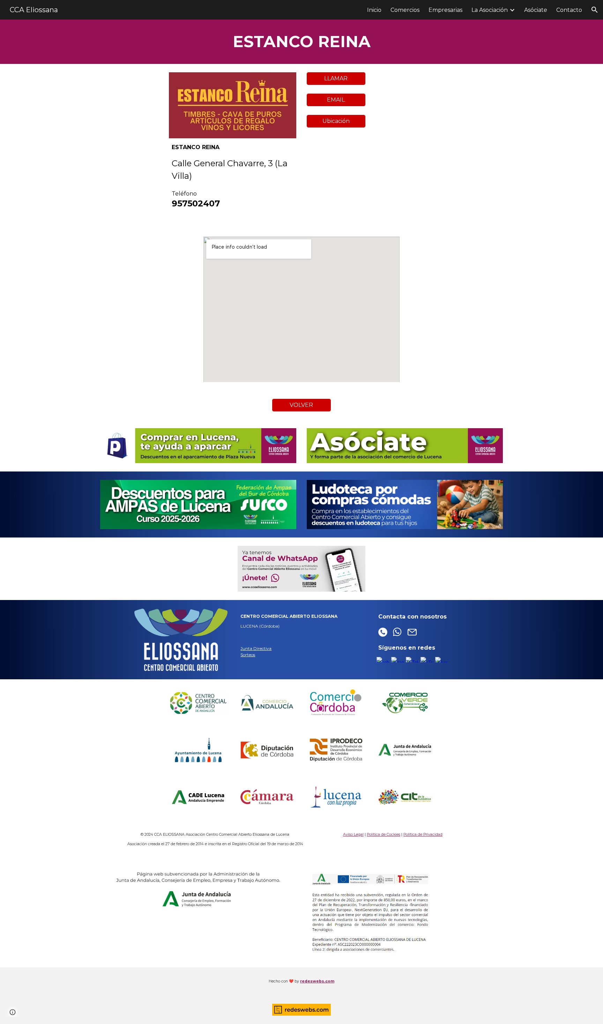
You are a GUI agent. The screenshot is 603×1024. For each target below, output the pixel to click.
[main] (301, 42)
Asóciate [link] (535, 10)
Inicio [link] (374, 10)
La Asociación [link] (489, 10)
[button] (594, 9)
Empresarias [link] (445, 10)
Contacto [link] (569, 10)
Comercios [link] (404, 10)
